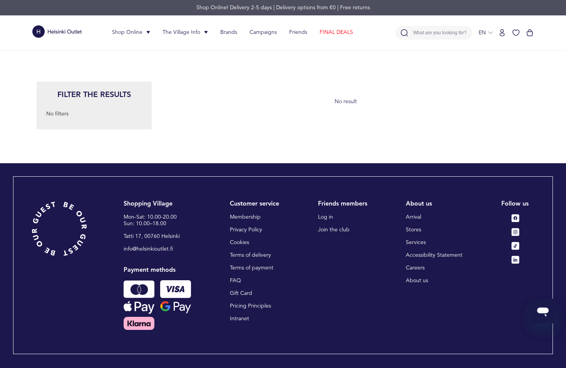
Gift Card (241, 293)
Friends (298, 32)
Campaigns (263, 32)
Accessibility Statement (434, 255)
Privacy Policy (246, 230)
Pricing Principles (250, 306)
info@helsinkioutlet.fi (148, 249)
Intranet (239, 318)
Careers (415, 268)
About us (417, 280)
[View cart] (530, 33)
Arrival (413, 217)
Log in (325, 217)
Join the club (334, 230)
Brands (228, 32)
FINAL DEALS (336, 32)
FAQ (235, 280)
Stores (413, 230)
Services (416, 242)
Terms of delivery (250, 255)
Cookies (239, 242)
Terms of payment (251, 268)
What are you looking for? (440, 32)
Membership (245, 217)
